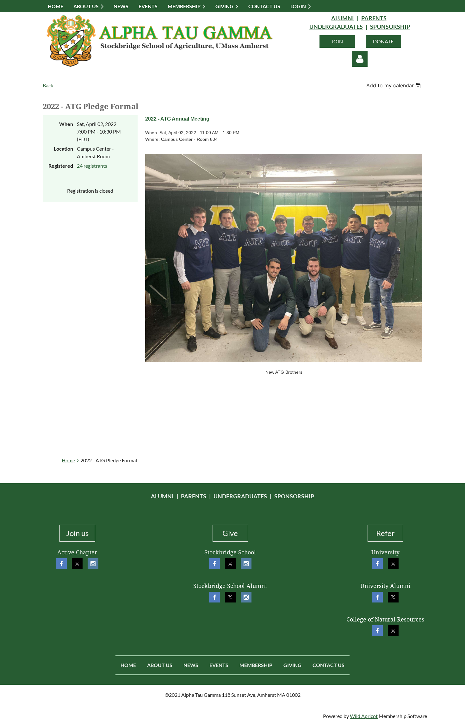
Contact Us (328, 665)
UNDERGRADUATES (336, 26)
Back (48, 85)
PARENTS (374, 18)
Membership (255, 665)
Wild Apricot (364, 716)
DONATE (383, 41)
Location (63, 149)
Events (218, 665)
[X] (77, 563)
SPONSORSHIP (390, 26)
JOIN (337, 41)
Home (68, 460)
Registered (60, 166)
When (66, 124)
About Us (159, 665)
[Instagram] (93, 563)
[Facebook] (61, 563)
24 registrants (92, 166)
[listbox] (394, 85)
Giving (292, 665)
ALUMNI (342, 18)
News (190, 665)
